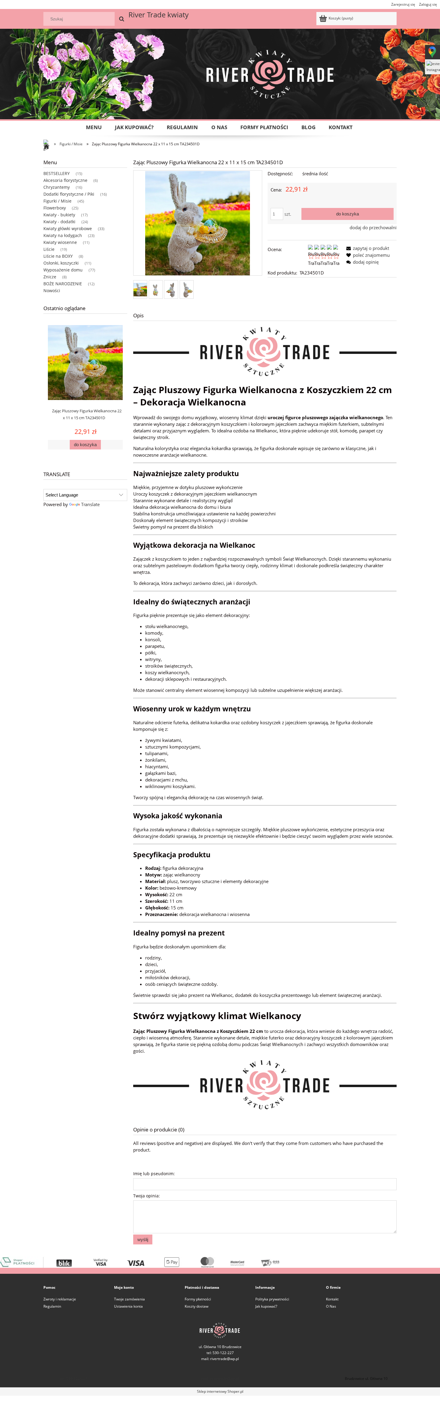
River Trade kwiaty (158, 14)
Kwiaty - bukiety (59, 215)
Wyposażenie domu (63, 270)
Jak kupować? (266, 1306)
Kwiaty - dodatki (59, 221)
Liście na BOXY (58, 256)
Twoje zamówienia (129, 1299)
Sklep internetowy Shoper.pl (220, 1391)
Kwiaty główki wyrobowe (67, 228)
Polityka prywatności (272, 1299)
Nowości (51, 290)
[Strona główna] (47, 147)
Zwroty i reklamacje (59, 1299)
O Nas (331, 1306)
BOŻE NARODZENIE (62, 283)
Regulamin (52, 1306)
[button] (366, 248)
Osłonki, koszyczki (61, 263)
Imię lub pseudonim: (154, 1173)
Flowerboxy (54, 208)
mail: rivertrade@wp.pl (220, 1358)
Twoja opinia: (146, 1196)
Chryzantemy (56, 187)
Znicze (49, 277)
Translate (90, 504)
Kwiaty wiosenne (60, 242)
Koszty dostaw (196, 1306)
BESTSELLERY (56, 173)
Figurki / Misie (57, 201)
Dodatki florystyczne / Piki (68, 194)
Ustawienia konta (128, 1306)
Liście (48, 249)
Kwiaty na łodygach (62, 235)
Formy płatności (198, 1299)
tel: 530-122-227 (73, 1378)
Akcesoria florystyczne (65, 180)
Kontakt (332, 1299)
